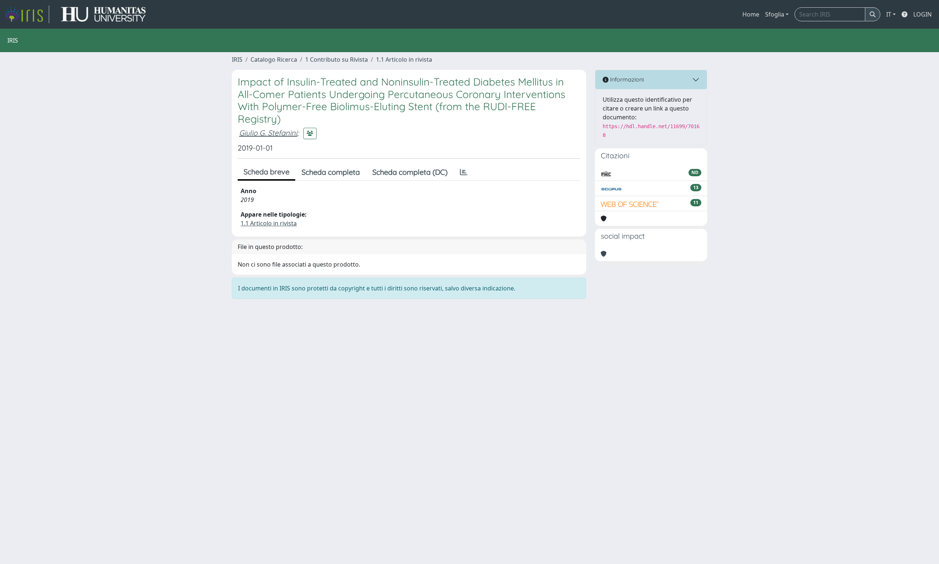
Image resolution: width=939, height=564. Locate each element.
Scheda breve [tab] (266, 171)
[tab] (464, 172)
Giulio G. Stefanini (268, 132)
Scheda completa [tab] (331, 172)
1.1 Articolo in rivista (404, 59)
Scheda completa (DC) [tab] (409, 172)
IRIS (237, 59)
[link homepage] (26, 14)
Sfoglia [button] (774, 14)
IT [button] (888, 14)
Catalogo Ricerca (274, 59)
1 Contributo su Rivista (336, 59)
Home (750, 14)
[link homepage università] (103, 14)
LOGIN (922, 14)
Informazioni (626, 79)
